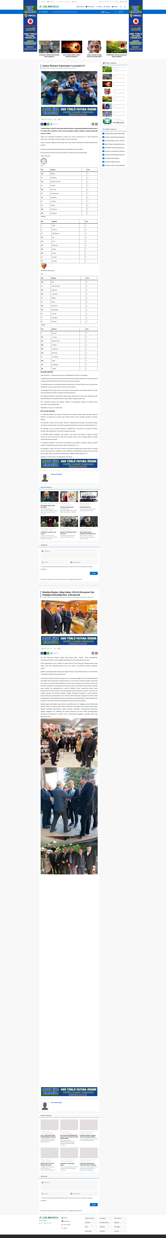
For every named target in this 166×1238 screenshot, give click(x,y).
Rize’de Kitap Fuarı (85, 507)
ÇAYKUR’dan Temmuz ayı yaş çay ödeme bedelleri (72, 55)
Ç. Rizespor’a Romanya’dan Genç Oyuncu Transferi (117, 55)
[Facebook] (116, 2)
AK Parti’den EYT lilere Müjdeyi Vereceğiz (47, 1164)
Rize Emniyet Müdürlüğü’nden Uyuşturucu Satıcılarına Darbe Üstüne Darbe (69, 1136)
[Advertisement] (83, 27)
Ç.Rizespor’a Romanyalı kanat (67, 1164)
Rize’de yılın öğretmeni (67, 507)
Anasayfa (44, 68)
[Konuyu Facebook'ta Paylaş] (42, 124)
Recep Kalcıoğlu (56, 474)
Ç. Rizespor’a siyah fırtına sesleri (48, 532)
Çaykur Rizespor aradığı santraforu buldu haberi (64, 11)
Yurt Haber (47, 1160)
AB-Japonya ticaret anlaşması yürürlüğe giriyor (88, 532)
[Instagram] (121, 2)
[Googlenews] (126, 2)
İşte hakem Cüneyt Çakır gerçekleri (48, 506)
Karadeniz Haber (117, 67)
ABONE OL (56, 124)
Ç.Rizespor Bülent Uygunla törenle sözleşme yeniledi (88, 1136)
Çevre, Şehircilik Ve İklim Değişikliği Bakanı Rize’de (48, 1136)
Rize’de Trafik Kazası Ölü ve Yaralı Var (68, 532)
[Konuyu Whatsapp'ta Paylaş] (48, 124)
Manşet (42, 503)
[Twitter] (118, 2)
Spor (46, 503)
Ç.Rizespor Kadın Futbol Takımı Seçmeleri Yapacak (88, 1164)
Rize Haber (67, 503)
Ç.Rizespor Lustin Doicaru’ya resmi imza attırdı (94, 55)
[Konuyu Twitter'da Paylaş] (45, 124)
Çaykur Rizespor (51, 68)
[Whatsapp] (123, 2)
